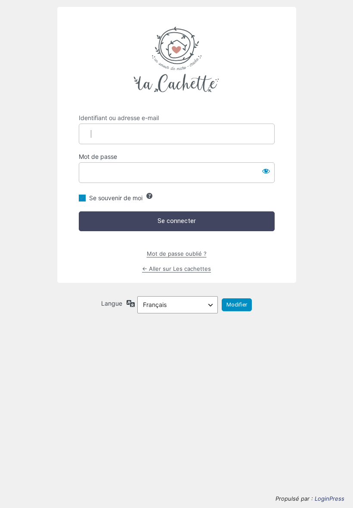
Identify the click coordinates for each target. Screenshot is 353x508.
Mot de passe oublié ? (177, 253)
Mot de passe (98, 156)
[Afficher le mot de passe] (266, 171)
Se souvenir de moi (115, 197)
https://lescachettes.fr (176, 60)
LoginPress (329, 498)
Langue (111, 303)
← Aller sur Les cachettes (176, 268)
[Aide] (149, 196)
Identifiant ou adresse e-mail (119, 117)
